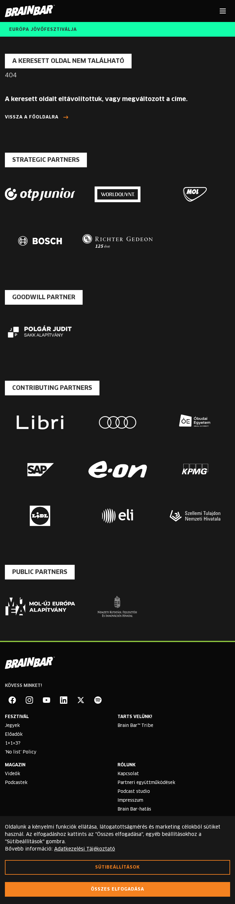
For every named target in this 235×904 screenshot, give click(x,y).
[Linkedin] (63, 700)
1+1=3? (13, 743)
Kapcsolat (128, 774)
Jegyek (12, 726)
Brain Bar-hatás (134, 809)
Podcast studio (134, 792)
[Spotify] (98, 700)
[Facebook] (12, 700)
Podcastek (16, 783)
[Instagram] (29, 700)
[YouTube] (46, 700)
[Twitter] (80, 700)
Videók (12, 774)
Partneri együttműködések (146, 783)
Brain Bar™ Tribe (135, 726)
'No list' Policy (20, 752)
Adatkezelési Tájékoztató (84, 849)
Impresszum (130, 800)
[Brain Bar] (31, 11)
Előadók (14, 734)
